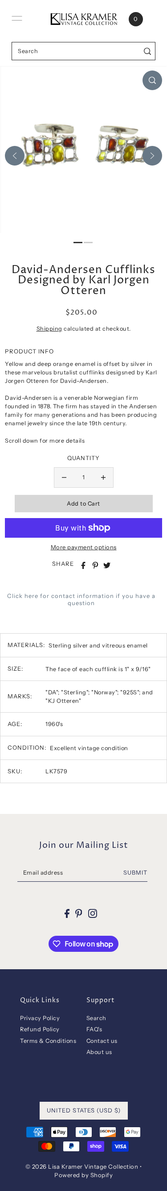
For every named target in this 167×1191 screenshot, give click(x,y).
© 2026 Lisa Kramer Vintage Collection (81, 1166)
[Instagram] (92, 913)
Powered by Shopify (83, 1175)
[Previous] (14, 156)
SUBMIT (135, 872)
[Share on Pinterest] (95, 565)
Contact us (102, 1040)
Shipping (49, 328)
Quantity (83, 457)
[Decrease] (64, 477)
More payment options (84, 547)
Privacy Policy (40, 1018)
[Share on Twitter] (106, 565)
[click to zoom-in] (152, 80)
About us (99, 1052)
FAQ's (94, 1029)
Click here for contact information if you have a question (81, 599)
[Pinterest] (78, 913)
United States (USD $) (84, 1110)
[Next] (152, 156)
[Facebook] (67, 913)
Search (96, 1018)
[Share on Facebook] (83, 565)
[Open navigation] (17, 18)
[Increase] (103, 477)
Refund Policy (40, 1029)
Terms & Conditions (48, 1040)
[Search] (147, 51)
